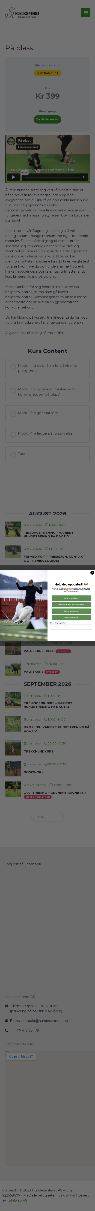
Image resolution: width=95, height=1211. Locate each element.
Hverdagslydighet (71, 617)
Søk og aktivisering (71, 611)
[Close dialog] (92, 572)
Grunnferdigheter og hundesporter (71, 605)
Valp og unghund (71, 598)
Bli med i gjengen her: (58, 622)
